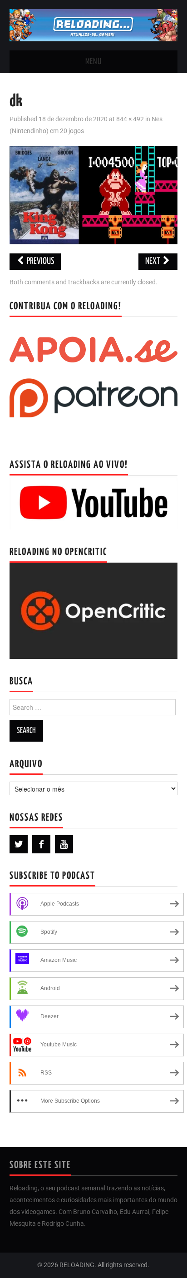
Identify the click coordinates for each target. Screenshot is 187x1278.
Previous (39, 261)
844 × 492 (130, 119)
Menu (93, 62)
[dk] (94, 194)
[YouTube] (64, 844)
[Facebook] (41, 844)
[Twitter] (19, 844)
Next (153, 261)
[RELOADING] (94, 24)
